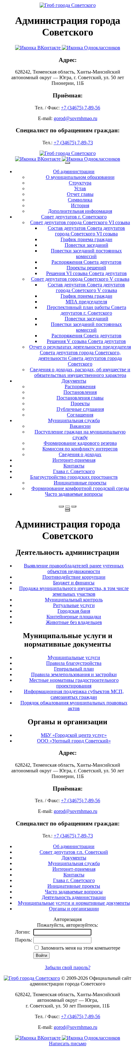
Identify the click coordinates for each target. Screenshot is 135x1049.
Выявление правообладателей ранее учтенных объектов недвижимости (74, 568)
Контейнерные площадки (73, 616)
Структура (80, 182)
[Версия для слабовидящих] (67, 506)
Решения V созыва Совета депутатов (86, 341)
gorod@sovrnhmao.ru (75, 118)
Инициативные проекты (80, 482)
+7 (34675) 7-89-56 (80, 107)
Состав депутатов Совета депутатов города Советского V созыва (86, 287)
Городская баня (73, 611)
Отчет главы (80, 194)
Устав (80, 188)
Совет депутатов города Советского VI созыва (80, 222)
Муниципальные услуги (74, 657)
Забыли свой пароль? (67, 967)
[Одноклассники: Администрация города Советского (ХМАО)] (91, 47)
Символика (80, 199)
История (80, 205)
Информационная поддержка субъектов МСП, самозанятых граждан (74, 694)
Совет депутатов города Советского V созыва (80, 279)
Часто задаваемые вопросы (74, 494)
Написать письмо (67, 1043)
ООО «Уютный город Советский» (74, 740)
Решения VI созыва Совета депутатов (86, 273)
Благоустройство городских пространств (74, 477)
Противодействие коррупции (73, 577)
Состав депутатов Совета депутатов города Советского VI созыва (86, 230)
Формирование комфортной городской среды (80, 488)
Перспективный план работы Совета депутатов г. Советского (86, 310)
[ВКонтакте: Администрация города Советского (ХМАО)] (38, 47)
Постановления (80, 392)
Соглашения (80, 414)
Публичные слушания (80, 409)
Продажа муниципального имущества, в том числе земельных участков (74, 591)
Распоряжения (80, 386)
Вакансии (80, 426)
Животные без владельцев (74, 622)
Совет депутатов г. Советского (74, 216)
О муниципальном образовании (80, 177)
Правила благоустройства (73, 663)
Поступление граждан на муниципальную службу (80, 434)
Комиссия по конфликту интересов (80, 448)
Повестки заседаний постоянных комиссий (86, 253)
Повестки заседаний (86, 245)
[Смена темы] (73, 506)
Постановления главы (80, 397)
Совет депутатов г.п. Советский (74, 852)
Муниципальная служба (74, 420)
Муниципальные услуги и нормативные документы (74, 903)
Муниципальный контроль (74, 599)
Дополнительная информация (80, 211)
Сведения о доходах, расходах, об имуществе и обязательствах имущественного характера (80, 372)
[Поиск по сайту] (61, 506)
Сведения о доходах (80, 454)
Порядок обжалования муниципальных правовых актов (73, 705)
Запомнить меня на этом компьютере (80, 948)
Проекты (80, 403)
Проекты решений (86, 267)
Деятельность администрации (74, 897)
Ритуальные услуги (74, 605)
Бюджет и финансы (73, 582)
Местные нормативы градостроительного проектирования (74, 682)
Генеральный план (74, 668)
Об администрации (73, 171)
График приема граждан (86, 239)
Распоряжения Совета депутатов (86, 262)
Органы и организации (74, 908)
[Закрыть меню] (67, 509)
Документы (74, 381)
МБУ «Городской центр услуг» (74, 735)
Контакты (73, 465)
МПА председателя (86, 301)
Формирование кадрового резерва (80, 443)
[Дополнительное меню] (67, 163)
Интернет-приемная (73, 460)
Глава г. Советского (74, 471)
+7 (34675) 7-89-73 (73, 142)
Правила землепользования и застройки (74, 674)
